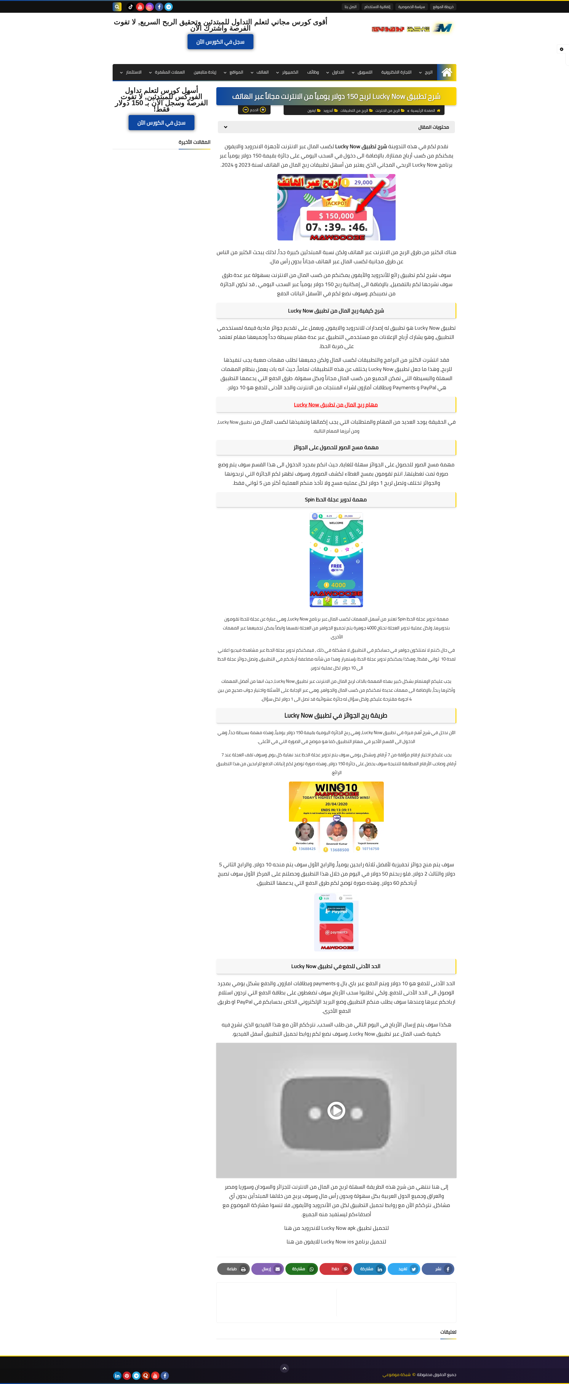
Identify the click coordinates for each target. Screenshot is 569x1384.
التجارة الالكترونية (396, 72)
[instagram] (150, 7)
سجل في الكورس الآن (220, 42)
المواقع (236, 72)
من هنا (292, 1228)
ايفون (312, 110)
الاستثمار (134, 72)
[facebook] (159, 7)
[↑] (284, 1368)
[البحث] (117, 6)
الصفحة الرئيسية (423, 110)
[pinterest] (127, 1376)
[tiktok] (131, 7)
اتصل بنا (351, 6)
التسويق (365, 72)
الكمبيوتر (290, 72)
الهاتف (263, 72)
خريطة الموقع (443, 6)
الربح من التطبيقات (354, 110)
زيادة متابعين (205, 72)
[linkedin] (117, 1376)
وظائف (313, 72)
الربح (429, 72)
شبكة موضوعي (397, 1375)
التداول (338, 72)
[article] (279, 1303)
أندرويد (328, 110)
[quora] (146, 1376)
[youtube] (140, 7)
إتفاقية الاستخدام (377, 6)
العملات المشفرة (170, 72)
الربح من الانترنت (387, 110)
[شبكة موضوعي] (413, 27)
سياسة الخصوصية (411, 6)
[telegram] (168, 7)
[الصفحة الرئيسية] (446, 72)
